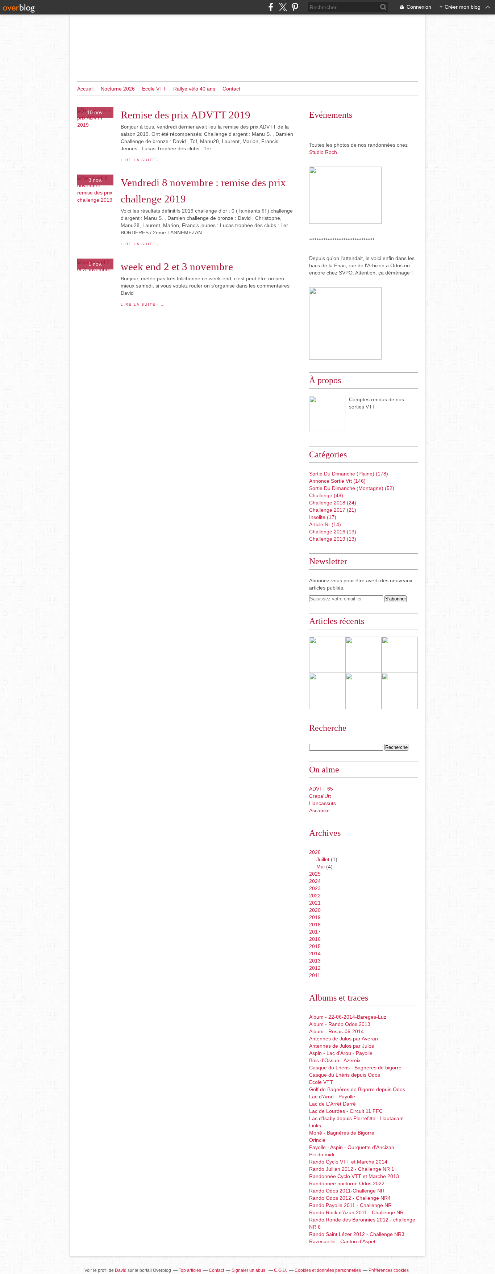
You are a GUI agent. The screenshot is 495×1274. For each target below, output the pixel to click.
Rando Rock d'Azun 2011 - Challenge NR (356, 1212)
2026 (315, 852)
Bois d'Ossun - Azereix (335, 1060)
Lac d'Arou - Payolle (332, 1096)
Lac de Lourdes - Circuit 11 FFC (346, 1111)
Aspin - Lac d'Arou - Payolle (341, 1053)
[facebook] (270, 7)
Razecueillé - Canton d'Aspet (342, 1241)
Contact (231, 89)
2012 (315, 968)
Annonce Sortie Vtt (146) (337, 481)
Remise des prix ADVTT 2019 (185, 115)
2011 (314, 975)
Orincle (317, 1140)
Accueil (85, 89)
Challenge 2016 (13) (332, 532)
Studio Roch (323, 152)
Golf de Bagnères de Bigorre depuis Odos (357, 1089)
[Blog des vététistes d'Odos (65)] (327, 414)
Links (315, 1125)
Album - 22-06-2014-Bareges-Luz (347, 1017)
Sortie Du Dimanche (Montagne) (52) (351, 488)
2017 (315, 932)
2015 (315, 946)
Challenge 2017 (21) (332, 510)
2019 (315, 917)
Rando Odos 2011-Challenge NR (346, 1191)
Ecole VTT (154, 89)
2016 (315, 939)
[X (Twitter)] (282, 7)
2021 (315, 903)
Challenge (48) (326, 495)
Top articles (190, 1270)
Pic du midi (321, 1154)
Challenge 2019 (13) (332, 539)
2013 (315, 961)
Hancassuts (322, 803)
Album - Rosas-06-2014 (336, 1031)
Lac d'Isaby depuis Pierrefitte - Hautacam (356, 1118)
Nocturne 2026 (118, 89)
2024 (315, 881)
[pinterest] (294, 7)
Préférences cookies (389, 1270)
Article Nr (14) (325, 524)
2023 (315, 888)
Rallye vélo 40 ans (194, 89)
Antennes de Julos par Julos (341, 1046)
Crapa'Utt (320, 796)
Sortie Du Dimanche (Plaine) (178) (348, 474)
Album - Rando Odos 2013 (339, 1024)
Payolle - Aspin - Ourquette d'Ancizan (351, 1147)
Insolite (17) (322, 517)
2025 (315, 874)
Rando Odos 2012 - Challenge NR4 (350, 1198)
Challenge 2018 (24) (332, 503)
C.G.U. (280, 1270)
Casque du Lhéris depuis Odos (344, 1075)
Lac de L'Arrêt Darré (332, 1104)
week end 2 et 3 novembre (177, 266)
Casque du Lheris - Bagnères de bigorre (355, 1067)
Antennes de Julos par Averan (343, 1039)
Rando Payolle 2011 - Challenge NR (350, 1205)
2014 (315, 953)
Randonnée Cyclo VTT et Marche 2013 (354, 1176)
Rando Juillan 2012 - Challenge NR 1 (351, 1169)
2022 (315, 895)
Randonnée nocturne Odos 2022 (346, 1183)
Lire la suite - (143, 160)
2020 (315, 910)
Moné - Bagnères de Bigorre (341, 1133)
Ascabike (319, 810)
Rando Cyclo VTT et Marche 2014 (348, 1162)
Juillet (322, 859)
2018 (315, 924)
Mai (320, 866)
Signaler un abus (249, 1270)
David (120, 1270)
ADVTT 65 (321, 789)
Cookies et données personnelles (328, 1270)
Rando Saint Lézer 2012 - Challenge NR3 (356, 1234)
